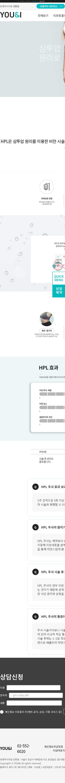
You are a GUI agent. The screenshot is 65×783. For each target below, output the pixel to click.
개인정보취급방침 (53, 746)
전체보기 (43, 15)
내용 (2, 703)
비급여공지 (59, 750)
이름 (2, 687)
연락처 (3, 695)
